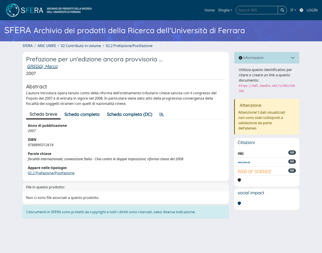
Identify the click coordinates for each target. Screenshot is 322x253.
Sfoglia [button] (224, 10)
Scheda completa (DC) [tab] (129, 114)
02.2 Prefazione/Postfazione (129, 45)
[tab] (162, 114)
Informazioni (252, 57)
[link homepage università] (49, 10)
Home (210, 10)
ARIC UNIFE (46, 45)
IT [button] (292, 10)
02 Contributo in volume (81, 45)
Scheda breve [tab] (43, 114)
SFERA (28, 45)
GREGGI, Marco (42, 66)
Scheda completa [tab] (81, 114)
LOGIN (312, 10)
